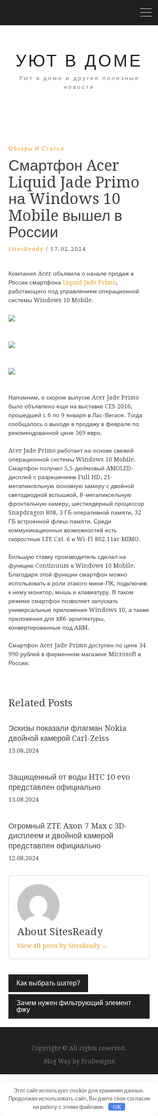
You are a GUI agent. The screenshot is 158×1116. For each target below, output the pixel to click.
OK (117, 1107)
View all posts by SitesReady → (62, 945)
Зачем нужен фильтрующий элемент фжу (73, 1006)
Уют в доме (79, 61)
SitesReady (26, 249)
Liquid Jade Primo (89, 282)
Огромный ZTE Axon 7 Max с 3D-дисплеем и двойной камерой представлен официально (67, 835)
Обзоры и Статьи (36, 148)
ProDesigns (98, 1061)
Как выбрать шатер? (48, 983)
